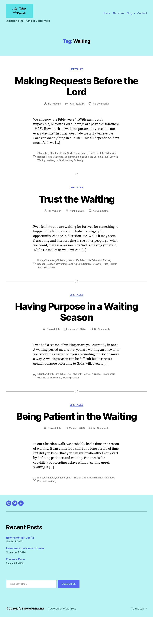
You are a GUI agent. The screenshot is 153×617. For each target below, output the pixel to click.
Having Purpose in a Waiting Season (76, 311)
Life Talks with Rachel (98, 260)
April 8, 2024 (77, 210)
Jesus (84, 153)
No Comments (101, 103)
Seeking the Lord (89, 156)
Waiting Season (71, 377)
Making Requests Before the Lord (76, 86)
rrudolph (56, 103)
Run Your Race (15, 559)
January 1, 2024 (77, 329)
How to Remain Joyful (20, 537)
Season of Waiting (56, 263)
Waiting (41, 160)
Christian (54, 153)
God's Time (73, 153)
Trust (105, 263)
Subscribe (69, 583)
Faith (63, 153)
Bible (40, 260)
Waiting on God (55, 160)
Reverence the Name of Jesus (25, 548)
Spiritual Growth (109, 156)
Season (41, 263)
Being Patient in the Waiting (76, 416)
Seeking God (72, 156)
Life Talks (76, 69)
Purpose (96, 373)
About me (118, 13)
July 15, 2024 (76, 103)
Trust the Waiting (77, 199)
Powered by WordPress (62, 608)
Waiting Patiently (74, 160)
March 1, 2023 (77, 428)
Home (106, 13)
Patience (109, 477)
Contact (142, 13)
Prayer (49, 156)
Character (42, 153)
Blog (129, 13)
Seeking (58, 156)
